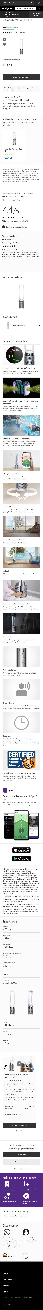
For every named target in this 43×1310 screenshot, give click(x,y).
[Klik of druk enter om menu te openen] (3, 8)
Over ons (6, 1285)
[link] (15, 226)
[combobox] (18, 3)
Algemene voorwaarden (14, 1297)
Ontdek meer (21, 1155)
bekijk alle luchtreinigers (22, 1169)
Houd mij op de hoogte (36, 14)
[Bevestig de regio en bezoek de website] (39, 3)
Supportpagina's (14, 1215)
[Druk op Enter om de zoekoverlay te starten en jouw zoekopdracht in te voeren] (25, 8)
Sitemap (11, 1300)
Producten (7, 1268)
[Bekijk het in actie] (4, 39)
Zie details (19, 1131)
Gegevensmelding (19, 1300)
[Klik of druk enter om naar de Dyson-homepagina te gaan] (8, 9)
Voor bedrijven (8, 1280)
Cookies (6, 1300)
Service (6, 1274)
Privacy (5, 1297)
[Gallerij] (4, 44)
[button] (21, 325)
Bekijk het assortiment (21, 1162)
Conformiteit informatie (28, 1297)
